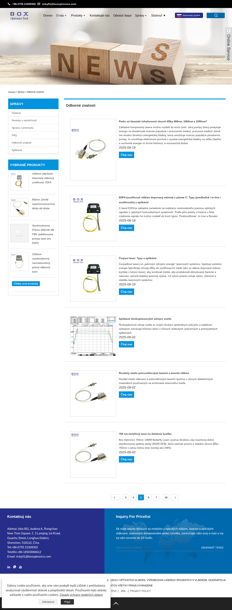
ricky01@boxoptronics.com (59, 4)
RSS (113, 590)
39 (166, 497)
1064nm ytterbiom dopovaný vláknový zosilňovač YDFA (43, 178)
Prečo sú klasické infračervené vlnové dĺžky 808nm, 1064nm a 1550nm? (163, 121)
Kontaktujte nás (100, 15)
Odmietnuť (48, 601)
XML (123, 590)
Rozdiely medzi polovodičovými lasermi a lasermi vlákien (154, 373)
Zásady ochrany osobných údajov (81, 594)
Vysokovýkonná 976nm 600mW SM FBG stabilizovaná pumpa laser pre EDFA (43, 234)
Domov (48, 15)
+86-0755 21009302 (24, 4)
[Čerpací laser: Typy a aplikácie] (93, 279)
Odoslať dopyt (122, 15)
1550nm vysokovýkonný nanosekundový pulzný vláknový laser (41, 263)
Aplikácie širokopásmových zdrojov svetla (145, 318)
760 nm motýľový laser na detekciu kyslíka (145, 433)
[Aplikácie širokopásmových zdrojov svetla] (93, 336)
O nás (60, 15)
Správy (139, 15)
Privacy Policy (140, 590)
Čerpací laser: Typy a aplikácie (138, 258)
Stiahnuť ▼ (158, 15)
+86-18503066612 (29, 552)
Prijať (67, 601)
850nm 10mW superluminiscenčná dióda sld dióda (43, 204)
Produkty (76, 15)
